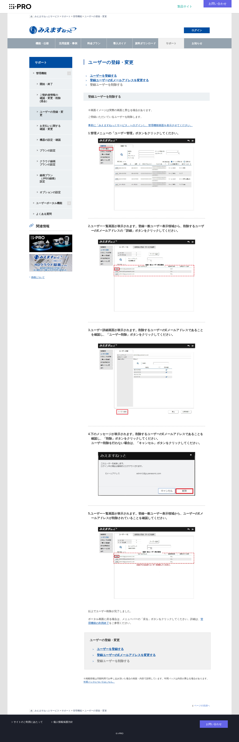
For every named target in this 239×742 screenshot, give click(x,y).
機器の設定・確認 (50, 139)
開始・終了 (46, 83)
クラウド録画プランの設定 (47, 163)
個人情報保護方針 (63, 722)
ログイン (197, 30)
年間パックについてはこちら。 (99, 682)
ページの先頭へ (202, 705)
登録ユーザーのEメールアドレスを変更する (119, 80)
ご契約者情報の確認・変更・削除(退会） (50, 98)
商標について (38, 277)
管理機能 (77, 16)
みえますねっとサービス (47, 16)
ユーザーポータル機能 (49, 203)
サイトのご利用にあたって (28, 722)
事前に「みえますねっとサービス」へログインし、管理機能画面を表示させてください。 (140, 125)
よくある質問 (44, 213)
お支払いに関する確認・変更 (50, 127)
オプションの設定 (50, 192)
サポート (66, 16)
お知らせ (197, 43)
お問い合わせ (217, 3)
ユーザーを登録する (103, 75)
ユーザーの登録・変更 (95, 16)
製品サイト (184, 6)
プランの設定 (47, 150)
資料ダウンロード (145, 43)
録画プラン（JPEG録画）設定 (48, 178)
